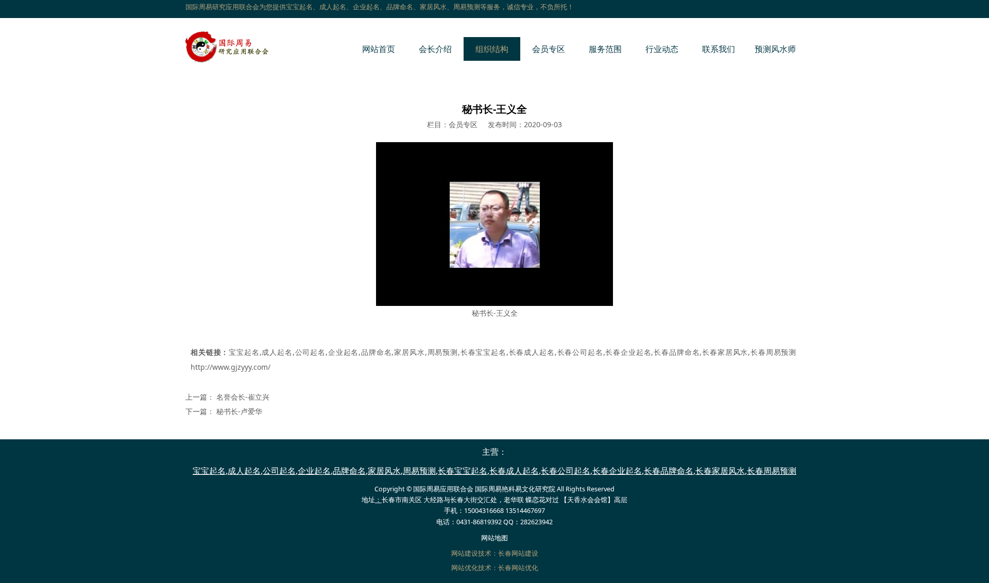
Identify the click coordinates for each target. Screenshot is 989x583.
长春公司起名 (580, 352)
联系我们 (718, 49)
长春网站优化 (518, 567)
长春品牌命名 (676, 352)
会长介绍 (435, 49)
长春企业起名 (628, 352)
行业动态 (661, 49)
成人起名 (277, 352)
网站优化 (464, 567)
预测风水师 (775, 49)
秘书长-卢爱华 (239, 411)
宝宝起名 (244, 352)
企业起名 (343, 352)
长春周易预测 (773, 352)
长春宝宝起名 (483, 352)
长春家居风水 (725, 352)
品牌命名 (376, 352)
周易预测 (442, 352)
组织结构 (491, 49)
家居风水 (409, 352)
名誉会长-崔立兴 (242, 397)
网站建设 (464, 553)
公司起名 (310, 352)
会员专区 (548, 49)
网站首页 (378, 49)
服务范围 (605, 49)
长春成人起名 (531, 352)
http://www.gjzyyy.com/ (230, 367)
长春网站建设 (518, 553)
